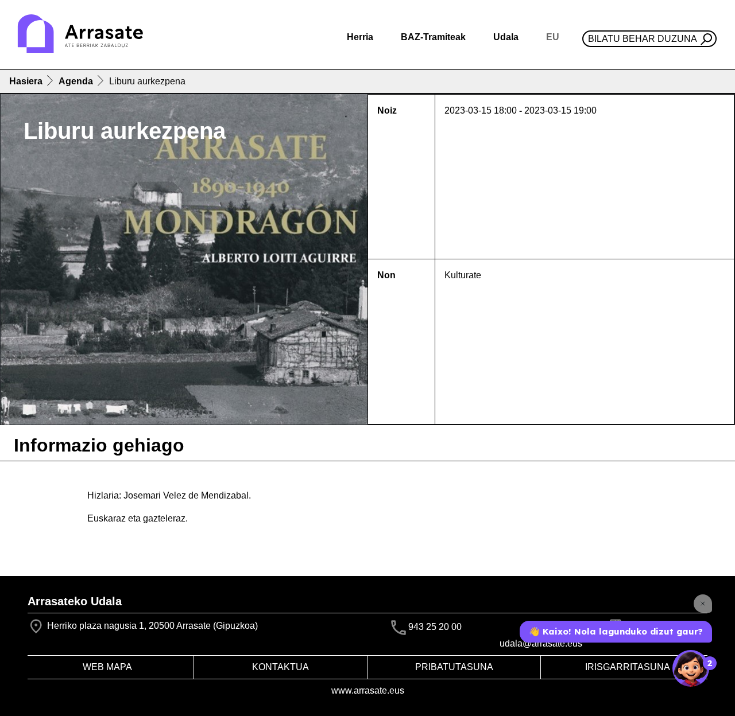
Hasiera (25, 81)
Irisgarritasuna (627, 667)
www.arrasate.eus (367, 690)
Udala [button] (506, 37)
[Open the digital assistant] (690, 668)
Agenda (76, 81)
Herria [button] (360, 37)
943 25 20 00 (435, 627)
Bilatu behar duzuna (642, 39)
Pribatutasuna (454, 667)
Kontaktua (280, 667)
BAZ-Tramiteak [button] (433, 37)
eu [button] (552, 37)
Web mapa (107, 667)
